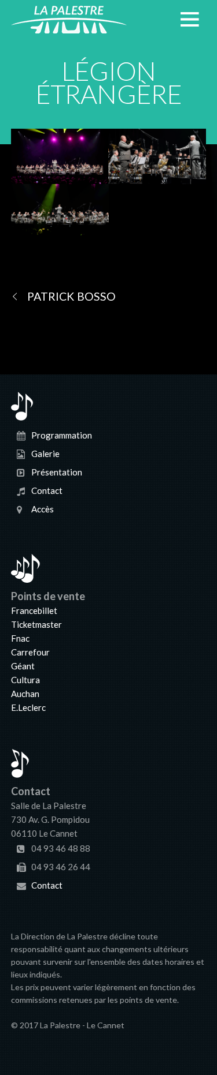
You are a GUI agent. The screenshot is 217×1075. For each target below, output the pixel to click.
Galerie (45, 453)
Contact (46, 490)
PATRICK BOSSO (71, 296)
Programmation (61, 435)
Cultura (25, 680)
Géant (23, 666)
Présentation (56, 472)
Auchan (25, 693)
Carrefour (30, 652)
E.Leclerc (28, 707)
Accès (42, 509)
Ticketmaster (36, 624)
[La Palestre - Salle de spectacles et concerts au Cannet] (69, 26)
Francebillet (34, 610)
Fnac (20, 638)
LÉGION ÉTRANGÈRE (108, 82)
